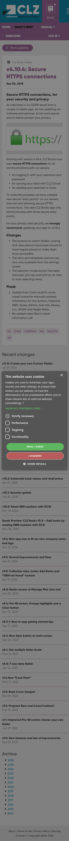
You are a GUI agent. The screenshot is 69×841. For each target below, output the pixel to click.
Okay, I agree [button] (35, 446)
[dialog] (34, 420)
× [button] (61, 375)
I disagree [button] (35, 455)
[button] (34, 408)
